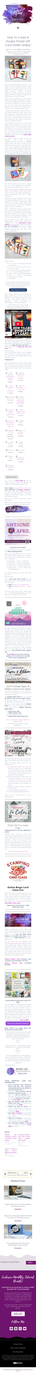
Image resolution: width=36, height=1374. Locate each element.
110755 (20, 462)
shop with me (16, 554)
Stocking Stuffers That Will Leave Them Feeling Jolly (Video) (24, 1137)
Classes (20, 51)
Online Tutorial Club (13, 963)
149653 (20, 436)
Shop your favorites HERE (21, 584)
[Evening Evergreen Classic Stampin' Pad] (10, 412)
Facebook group (18, 223)
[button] (18, 27)
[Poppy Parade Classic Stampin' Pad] (20, 411)
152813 (10, 460)
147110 (10, 427)
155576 (10, 417)
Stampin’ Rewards (24, 489)
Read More (18, 1209)
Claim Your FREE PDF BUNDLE (18, 1023)
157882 (20, 406)
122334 (10, 446)
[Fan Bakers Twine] (20, 421)
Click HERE (16, 1099)
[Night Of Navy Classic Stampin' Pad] (10, 422)
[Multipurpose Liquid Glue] (20, 457)
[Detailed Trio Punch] (10, 431)
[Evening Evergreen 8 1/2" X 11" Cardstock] (20, 375)
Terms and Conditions (18, 1348)
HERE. (27, 1121)
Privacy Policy (18, 1344)
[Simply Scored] (10, 443)
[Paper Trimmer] (20, 443)
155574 (20, 380)
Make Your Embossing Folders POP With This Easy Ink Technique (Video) (18, 1217)
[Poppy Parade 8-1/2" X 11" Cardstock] (10, 388)
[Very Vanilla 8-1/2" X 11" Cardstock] (10, 398)
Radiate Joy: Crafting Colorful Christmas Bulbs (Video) (11, 1137)
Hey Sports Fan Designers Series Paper (18, 190)
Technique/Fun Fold (18, 54)
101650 (10, 403)
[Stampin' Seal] (10, 457)
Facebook (15, 504)
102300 (20, 453)
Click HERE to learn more (12, 903)
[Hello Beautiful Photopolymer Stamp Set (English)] (10, 376)
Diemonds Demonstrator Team (16, 943)
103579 (10, 453)
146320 (10, 434)
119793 (10, 393)
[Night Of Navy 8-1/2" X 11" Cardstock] (20, 387)
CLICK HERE (19, 480)
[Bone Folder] (20, 450)
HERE (6, 369)
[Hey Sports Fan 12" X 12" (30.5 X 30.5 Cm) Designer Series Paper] (20, 400)
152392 (20, 446)
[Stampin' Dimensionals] (10, 466)
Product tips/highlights (23, 53)
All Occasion (15, 51)
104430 (10, 470)
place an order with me (17, 780)
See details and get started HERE (18, 851)
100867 (20, 392)
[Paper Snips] (10, 450)
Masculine (14, 53)
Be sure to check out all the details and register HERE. (18, 720)
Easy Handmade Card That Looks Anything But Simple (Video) (18, 1244)
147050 (20, 416)
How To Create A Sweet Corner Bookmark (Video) (11, 1150)
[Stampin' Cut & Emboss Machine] (20, 432)
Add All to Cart (12, 477)
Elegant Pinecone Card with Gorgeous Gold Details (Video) (18, 1205)
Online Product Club (12, 959)
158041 (10, 382)
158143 (20, 425)
